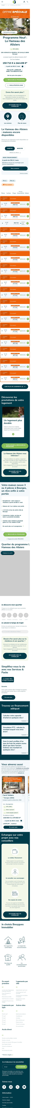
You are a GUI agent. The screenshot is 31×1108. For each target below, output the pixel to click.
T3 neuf (4, 1018)
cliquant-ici (21, 773)
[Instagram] (11, 1087)
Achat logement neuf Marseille (21, 993)
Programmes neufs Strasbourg (20, 999)
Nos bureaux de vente (7, 1050)
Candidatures (19, 1016)
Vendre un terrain (6, 1040)
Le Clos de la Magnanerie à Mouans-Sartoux (8, 991)
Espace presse (19, 1022)
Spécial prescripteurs (21, 1014)
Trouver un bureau (20, 1024)
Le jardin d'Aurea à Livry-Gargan (8, 1001)
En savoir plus (15, 16)
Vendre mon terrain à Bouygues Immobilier (12, 1042)
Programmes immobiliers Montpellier (22, 996)
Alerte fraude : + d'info (7, 1097)
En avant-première (5, 982)
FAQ (3, 1048)
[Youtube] (24, 1087)
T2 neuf (4, 1016)
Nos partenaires (19, 1026)
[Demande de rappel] (25, 1103)
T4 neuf (4, 1020)
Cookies (4, 1105)
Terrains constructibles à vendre (9, 1038)
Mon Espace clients (6, 1044)
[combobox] (15, 631)
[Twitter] (17, 1087)
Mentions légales (6, 1100)
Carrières (18, 1018)
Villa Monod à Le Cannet (7, 998)
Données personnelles (7, 1102)
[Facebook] (4, 1087)
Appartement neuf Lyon (21, 990)
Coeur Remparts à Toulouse (6, 994)
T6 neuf (4, 1024)
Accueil (3, 5)
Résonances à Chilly (6, 996)
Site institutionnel (20, 1020)
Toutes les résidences (7, 1046)
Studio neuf (4, 1014)
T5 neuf (4, 1022)
